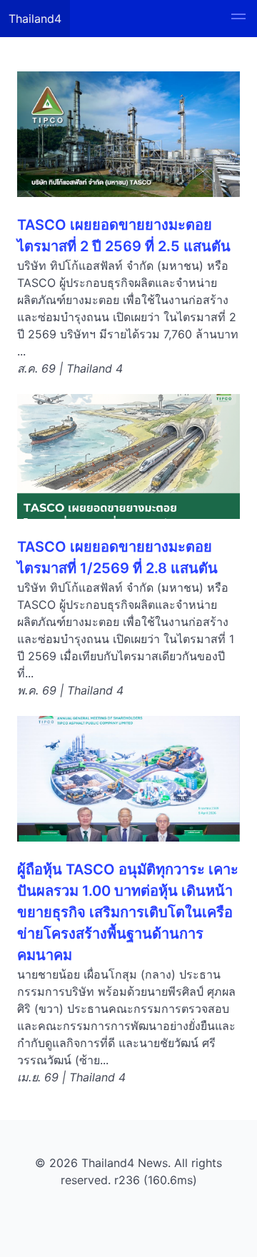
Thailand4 (35, 18)
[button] (238, 18)
